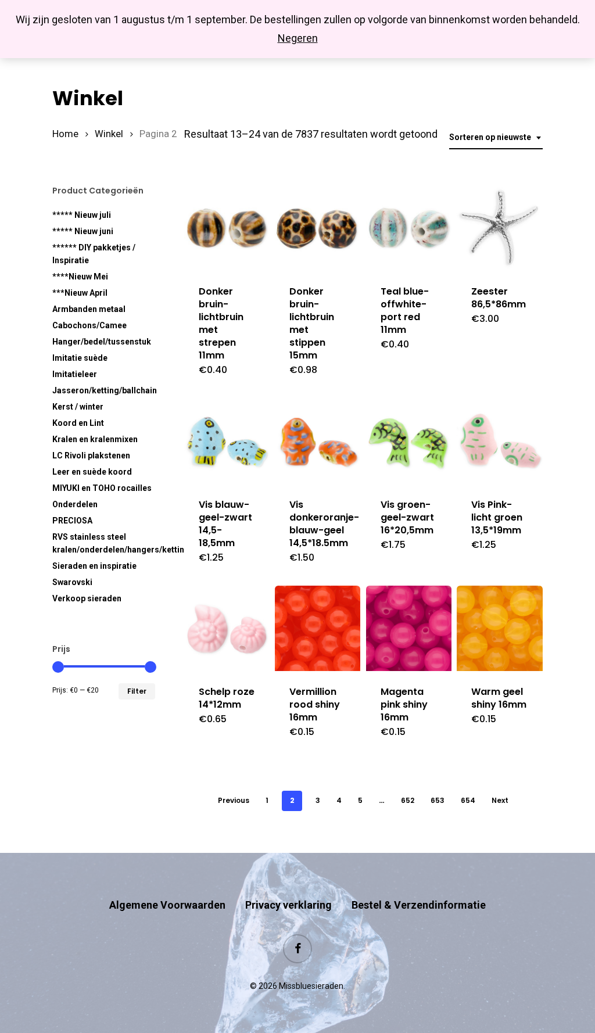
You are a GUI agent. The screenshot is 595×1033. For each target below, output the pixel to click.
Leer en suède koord (92, 471)
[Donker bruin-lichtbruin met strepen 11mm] (227, 228)
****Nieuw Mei (80, 276)
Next (500, 800)
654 (468, 800)
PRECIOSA (72, 520)
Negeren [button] (298, 38)
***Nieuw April (79, 292)
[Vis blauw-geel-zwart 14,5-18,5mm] (227, 440)
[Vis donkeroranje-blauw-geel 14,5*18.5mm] (317, 440)
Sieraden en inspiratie (94, 566)
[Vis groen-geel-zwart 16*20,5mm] (408, 440)
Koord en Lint (78, 423)
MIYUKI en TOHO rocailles (102, 488)
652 (407, 800)
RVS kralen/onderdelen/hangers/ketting (103, 543)
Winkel (109, 133)
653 (438, 800)
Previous (233, 800)
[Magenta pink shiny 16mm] (408, 628)
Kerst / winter (77, 406)
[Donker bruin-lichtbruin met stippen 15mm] (317, 228)
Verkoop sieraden (86, 598)
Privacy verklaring (288, 905)
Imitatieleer (74, 374)
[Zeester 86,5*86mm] (499, 228)
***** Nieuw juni (82, 231)
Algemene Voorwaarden (167, 905)
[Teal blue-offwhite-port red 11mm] (408, 228)
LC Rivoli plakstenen (91, 455)
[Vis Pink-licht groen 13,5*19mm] (499, 440)
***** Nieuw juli (81, 215)
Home (65, 133)
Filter (136, 691)
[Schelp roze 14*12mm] (227, 628)
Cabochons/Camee (89, 325)
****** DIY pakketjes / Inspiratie (93, 254)
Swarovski (72, 582)
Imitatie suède (79, 358)
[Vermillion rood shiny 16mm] (317, 628)
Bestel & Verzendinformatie (419, 905)
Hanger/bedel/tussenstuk (101, 341)
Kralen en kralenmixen (95, 439)
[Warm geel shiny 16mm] (499, 628)
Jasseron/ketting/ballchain (103, 390)
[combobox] (496, 137)
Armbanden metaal (89, 309)
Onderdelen (75, 504)
